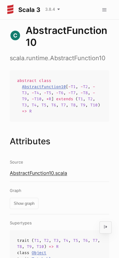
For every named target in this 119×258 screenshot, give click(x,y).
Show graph (24, 203)
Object (39, 252)
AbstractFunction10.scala (38, 173)
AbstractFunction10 (44, 86)
